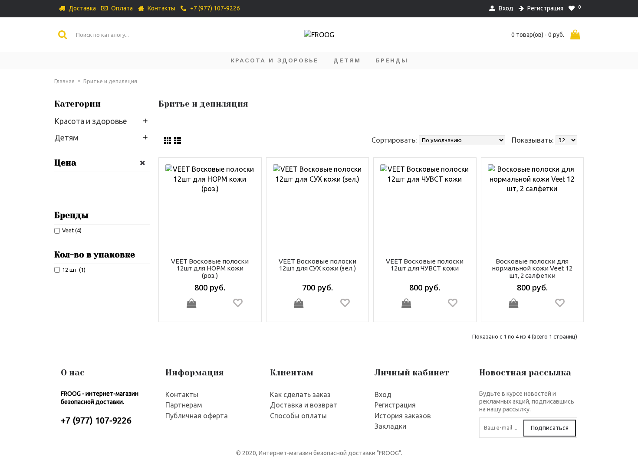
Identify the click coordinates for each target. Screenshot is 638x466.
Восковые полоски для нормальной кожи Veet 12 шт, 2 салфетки (532, 268)
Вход (383, 394)
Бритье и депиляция (110, 81)
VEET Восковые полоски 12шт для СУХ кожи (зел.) (317, 264)
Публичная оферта (196, 416)
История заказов (403, 416)
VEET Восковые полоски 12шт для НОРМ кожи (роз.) (210, 268)
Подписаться (550, 427)
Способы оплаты (298, 416)
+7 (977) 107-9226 (96, 420)
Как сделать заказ (300, 394)
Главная (64, 81)
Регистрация (395, 405)
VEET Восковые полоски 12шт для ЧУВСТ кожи (425, 264)
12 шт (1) (74, 270)
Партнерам (183, 405)
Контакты (181, 394)
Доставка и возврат (303, 405)
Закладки (390, 426)
